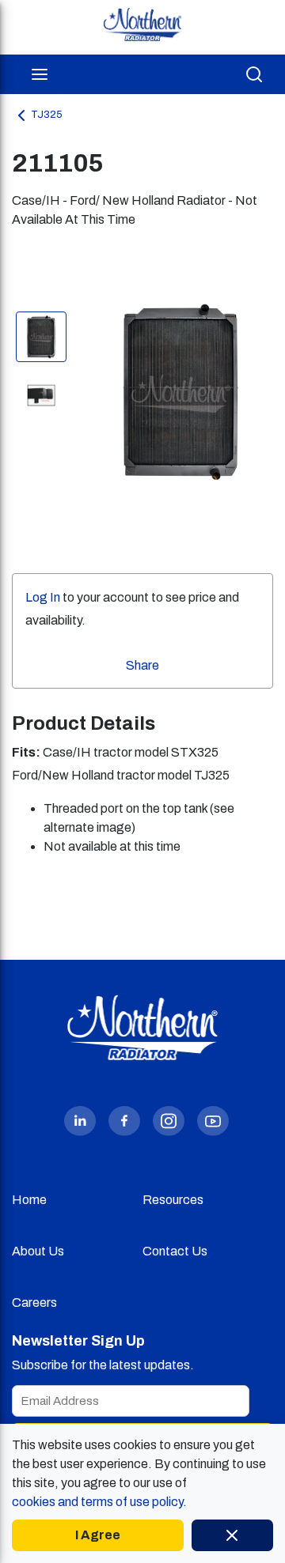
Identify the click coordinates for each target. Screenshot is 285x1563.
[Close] (232, 1535)
